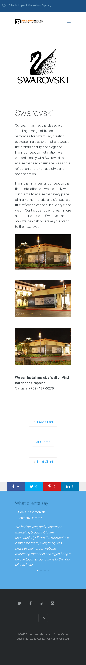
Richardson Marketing (38, 634)
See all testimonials (31, 512)
